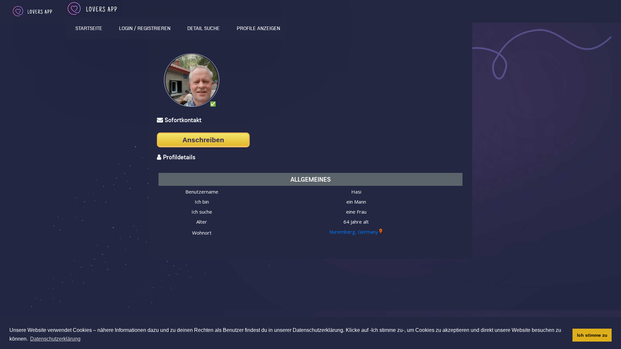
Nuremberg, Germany (353, 231)
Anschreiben (203, 139)
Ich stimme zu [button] (592, 335)
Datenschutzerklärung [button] (55, 339)
